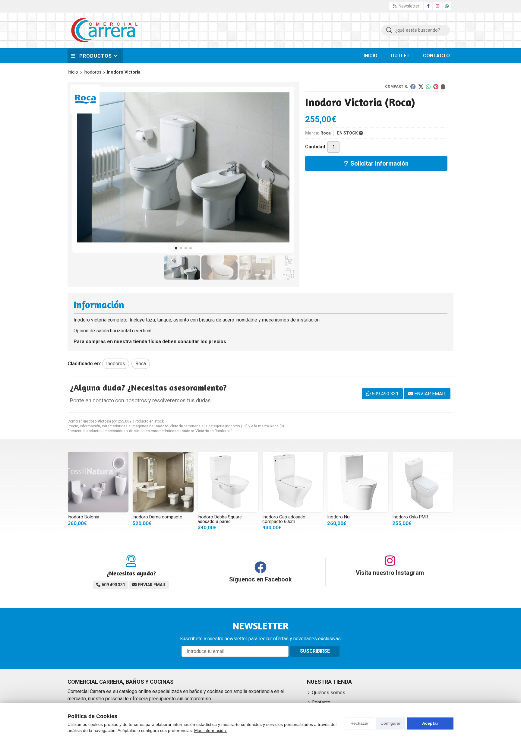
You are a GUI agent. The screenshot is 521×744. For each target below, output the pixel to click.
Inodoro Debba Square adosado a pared (219, 519)
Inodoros (232, 426)
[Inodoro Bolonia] (98, 482)
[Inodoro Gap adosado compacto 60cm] (293, 482)
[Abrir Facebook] (428, 6)
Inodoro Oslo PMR (410, 517)
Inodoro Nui (338, 517)
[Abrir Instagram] (437, 6)
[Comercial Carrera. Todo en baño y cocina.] (104, 30)
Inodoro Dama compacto (157, 517)
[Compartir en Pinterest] (435, 87)
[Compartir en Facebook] (413, 87)
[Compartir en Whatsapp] (428, 87)
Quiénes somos (328, 692)
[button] (176, 248)
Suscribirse (315, 651)
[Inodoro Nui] (357, 482)
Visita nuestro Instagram (390, 572)
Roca (274, 426)
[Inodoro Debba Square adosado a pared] (228, 482)
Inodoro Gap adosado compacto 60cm (283, 519)
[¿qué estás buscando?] (415, 30)
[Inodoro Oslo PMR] (423, 482)
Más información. (210, 730)
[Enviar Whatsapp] (447, 6)
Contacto (321, 702)
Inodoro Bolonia (83, 517)
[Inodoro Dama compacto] (163, 482)
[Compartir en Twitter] (421, 87)
